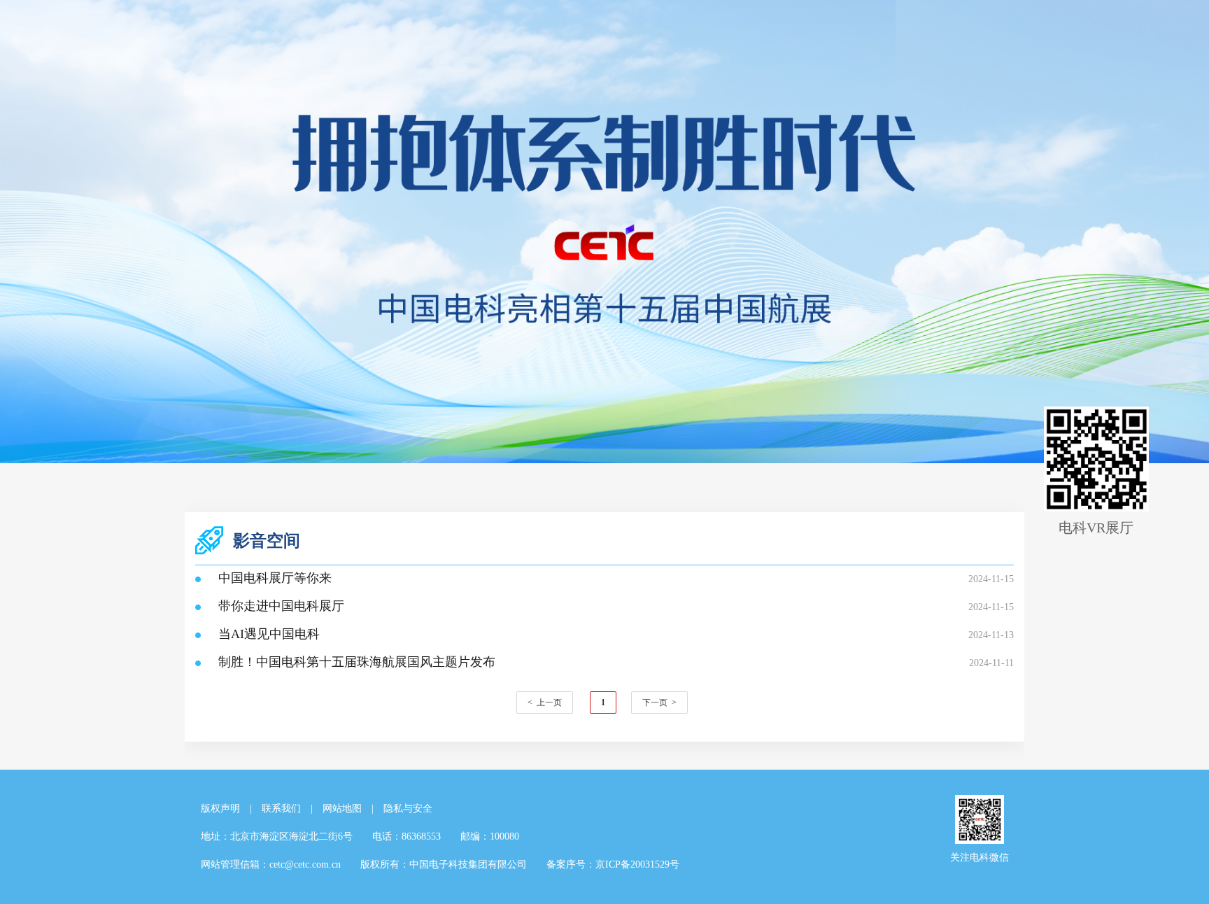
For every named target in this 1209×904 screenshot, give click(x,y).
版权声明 (220, 808)
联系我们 (281, 808)
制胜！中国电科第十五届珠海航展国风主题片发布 (356, 662)
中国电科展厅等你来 (275, 578)
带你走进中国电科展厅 (281, 606)
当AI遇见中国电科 (269, 634)
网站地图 (342, 808)
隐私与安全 (407, 808)
